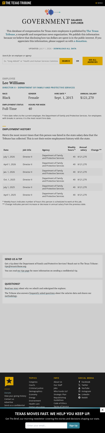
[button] (52, 216)
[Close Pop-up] (102, 409)
